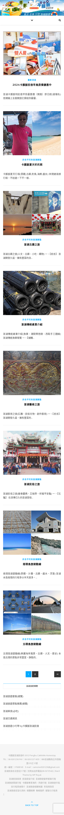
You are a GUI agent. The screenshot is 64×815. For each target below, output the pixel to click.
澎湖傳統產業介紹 (32, 324)
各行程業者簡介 (18, 786)
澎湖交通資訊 (10, 718)
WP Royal (36, 774)
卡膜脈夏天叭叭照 (32, 164)
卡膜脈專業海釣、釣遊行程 (34, 782)
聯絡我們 (40, 790)
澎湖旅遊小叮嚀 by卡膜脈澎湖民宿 (21, 725)
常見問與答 (49, 786)
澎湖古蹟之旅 (32, 244)
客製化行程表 (51, 790)
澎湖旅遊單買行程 (13, 782)
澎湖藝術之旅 (32, 404)
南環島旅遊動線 (32, 564)
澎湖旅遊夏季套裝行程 (46, 778)
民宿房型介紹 (28, 778)
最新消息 (32, 80)
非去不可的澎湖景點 (31, 159)
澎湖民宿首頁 (15, 778)
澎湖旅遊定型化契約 (16, 790)
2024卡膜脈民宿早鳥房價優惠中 (32, 84)
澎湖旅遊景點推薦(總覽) (15, 703)
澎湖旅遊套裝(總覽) (13, 696)
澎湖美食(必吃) (11, 711)
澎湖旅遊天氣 (54, 782)
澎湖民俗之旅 (32, 484)
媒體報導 (31, 790)
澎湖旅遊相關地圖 (34, 786)
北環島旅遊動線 (32, 644)
